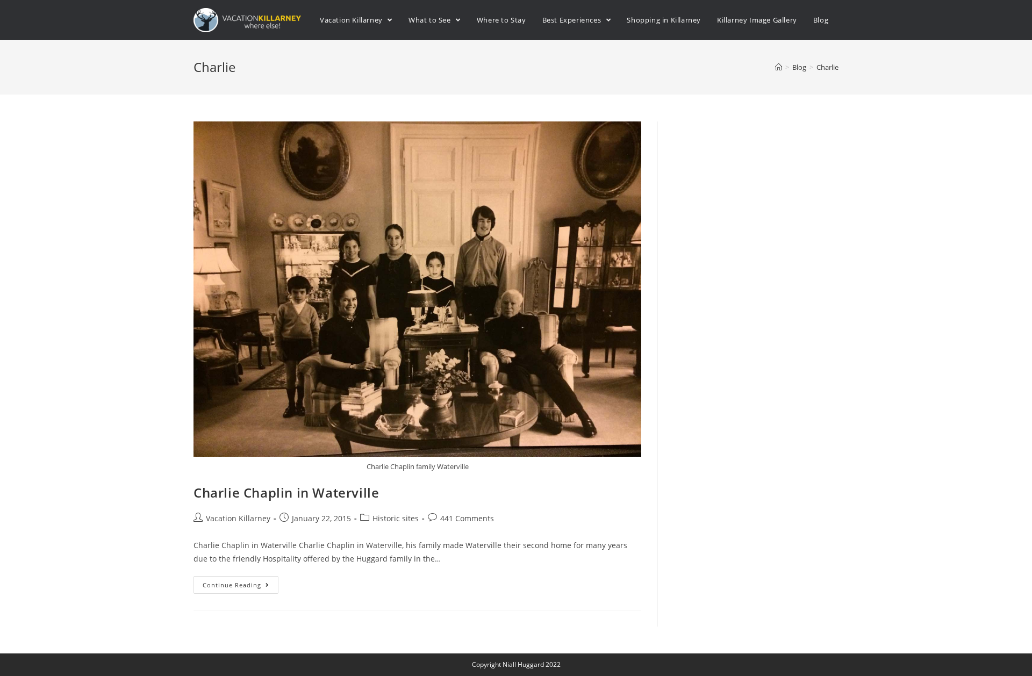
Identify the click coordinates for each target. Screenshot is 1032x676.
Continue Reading (232, 585)
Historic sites (395, 518)
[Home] (778, 67)
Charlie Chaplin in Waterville (286, 492)
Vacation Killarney (238, 518)
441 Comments (467, 518)
